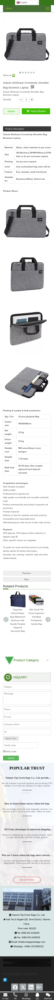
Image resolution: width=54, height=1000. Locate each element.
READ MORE (27, 880)
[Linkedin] (5, 980)
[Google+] (39, 987)
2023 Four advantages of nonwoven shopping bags (27, 830)
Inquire (11, 111)
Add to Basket (38, 111)
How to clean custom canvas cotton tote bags (27, 803)
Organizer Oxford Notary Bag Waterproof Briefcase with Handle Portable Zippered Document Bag (17, 620)
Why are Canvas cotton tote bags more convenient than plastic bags (27, 856)
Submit (11, 758)
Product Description (14, 129)
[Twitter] (23, 987)
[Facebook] (14, 987)
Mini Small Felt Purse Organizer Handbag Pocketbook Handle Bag (36, 616)
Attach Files (10, 738)
